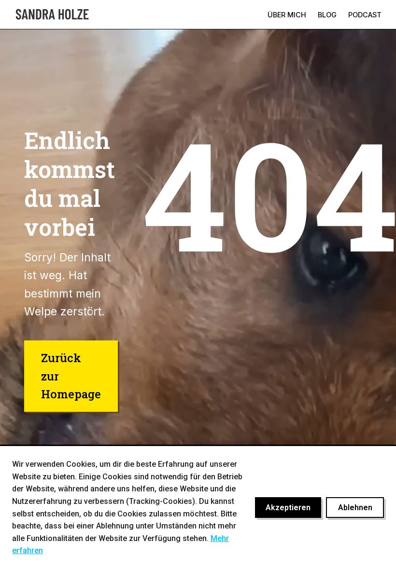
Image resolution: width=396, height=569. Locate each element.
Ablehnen (355, 507)
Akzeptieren (288, 507)
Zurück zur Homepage (71, 375)
